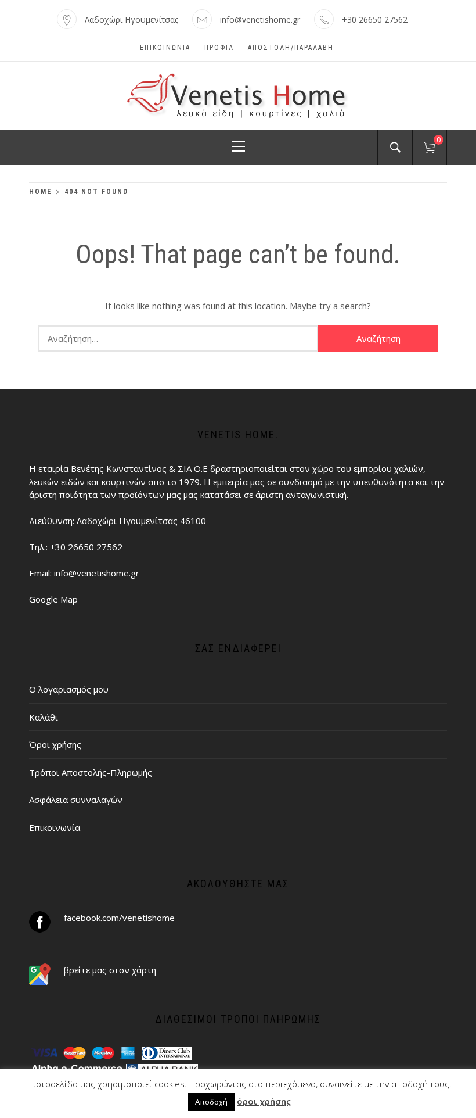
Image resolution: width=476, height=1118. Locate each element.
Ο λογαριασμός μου (69, 689)
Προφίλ (219, 48)
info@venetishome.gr (260, 19)
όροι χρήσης (264, 1101)
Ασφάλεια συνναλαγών (75, 799)
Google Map (53, 599)
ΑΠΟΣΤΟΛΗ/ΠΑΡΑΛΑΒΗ (291, 48)
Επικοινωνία (165, 48)
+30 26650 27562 (375, 19)
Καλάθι (43, 717)
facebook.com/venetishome (119, 917)
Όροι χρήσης (55, 744)
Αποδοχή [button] (211, 1101)
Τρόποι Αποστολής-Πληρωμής (90, 772)
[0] (429, 149)
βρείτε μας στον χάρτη (110, 970)
